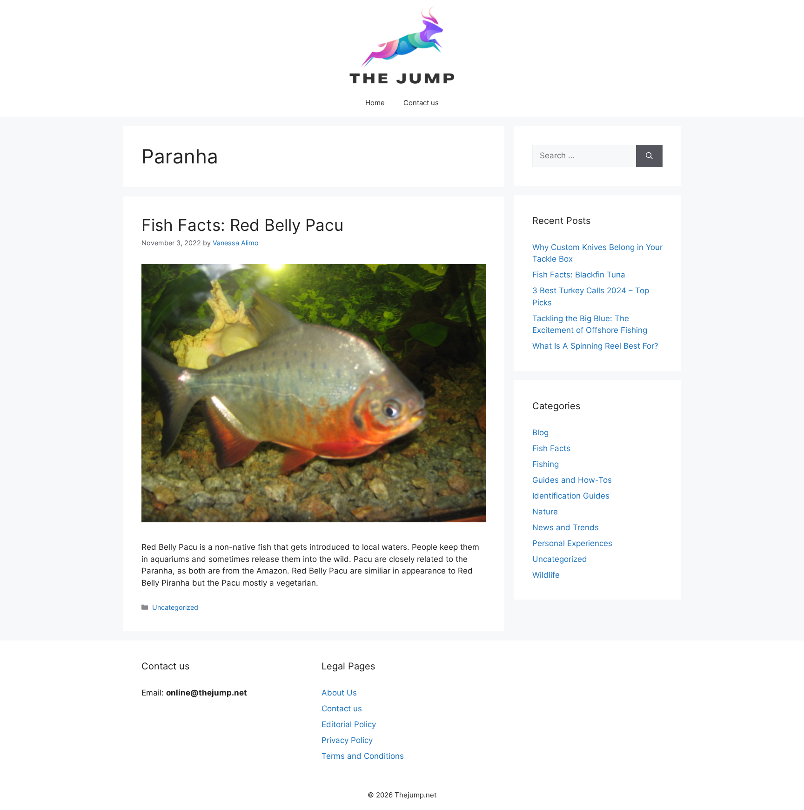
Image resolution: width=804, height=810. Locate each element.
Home (375, 102)
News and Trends (565, 527)
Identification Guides (571, 495)
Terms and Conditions (363, 756)
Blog (540, 432)
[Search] (649, 156)
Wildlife (546, 575)
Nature (545, 511)
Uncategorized (175, 607)
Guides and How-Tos (572, 480)
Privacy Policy (347, 740)
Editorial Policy (349, 724)
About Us (339, 692)
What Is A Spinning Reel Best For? (595, 346)
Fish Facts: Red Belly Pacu (242, 225)
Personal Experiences (572, 543)
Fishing (545, 464)
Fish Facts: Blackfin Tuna (578, 274)
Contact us (421, 102)
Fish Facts (551, 448)
